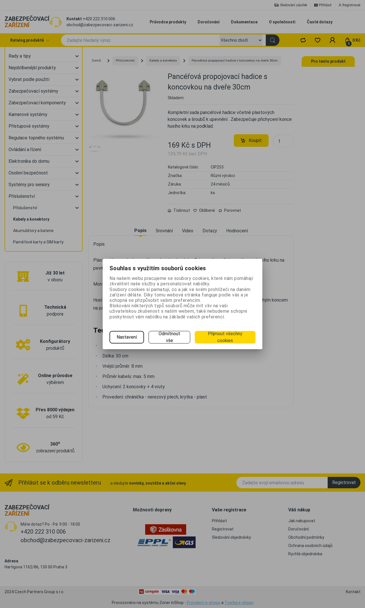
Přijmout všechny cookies (225, 337)
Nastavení (127, 337)
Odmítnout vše (169, 337)
